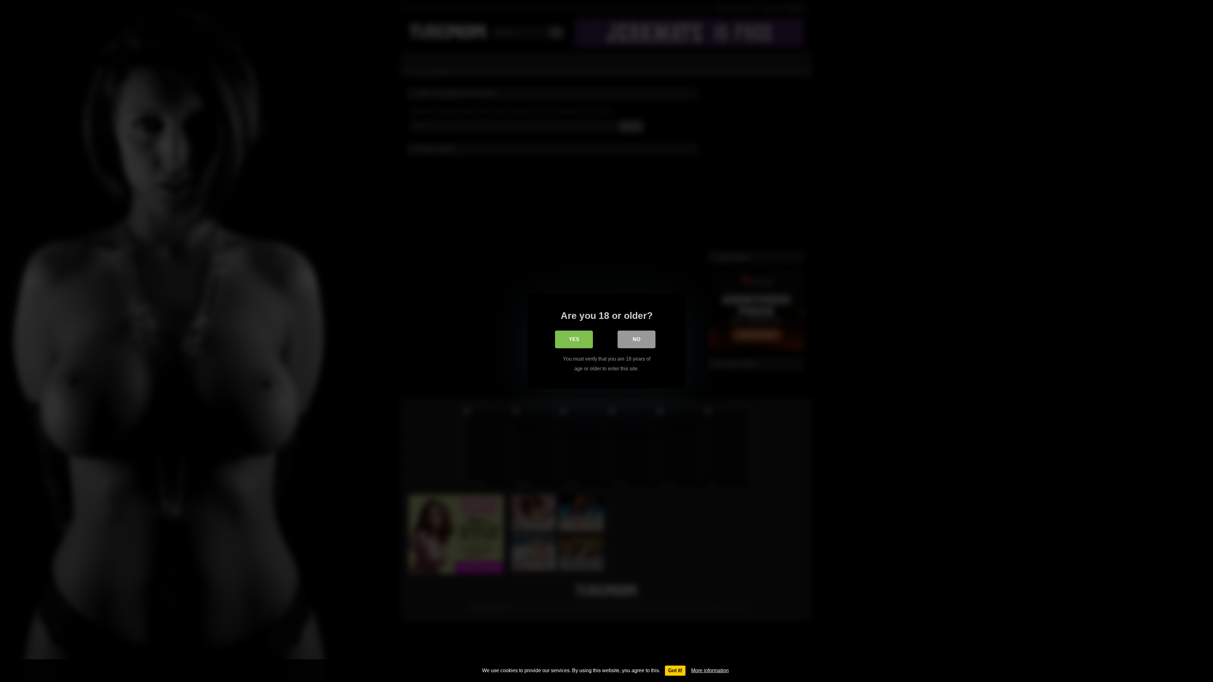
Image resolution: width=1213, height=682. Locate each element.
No (636, 339)
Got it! (675, 670)
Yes (574, 339)
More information (710, 670)
